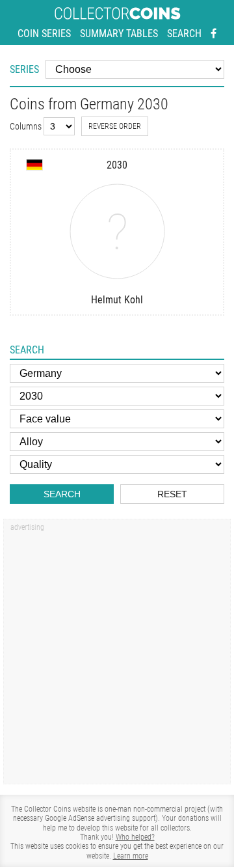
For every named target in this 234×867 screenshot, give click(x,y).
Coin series (44, 33)
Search (184, 33)
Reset (172, 494)
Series (24, 69)
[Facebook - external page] (213, 34)
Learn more (130, 855)
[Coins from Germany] (34, 165)
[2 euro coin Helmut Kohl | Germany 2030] (117, 231)
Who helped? (135, 837)
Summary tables (119, 33)
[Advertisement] (117, 656)
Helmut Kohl (117, 300)
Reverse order (114, 126)
